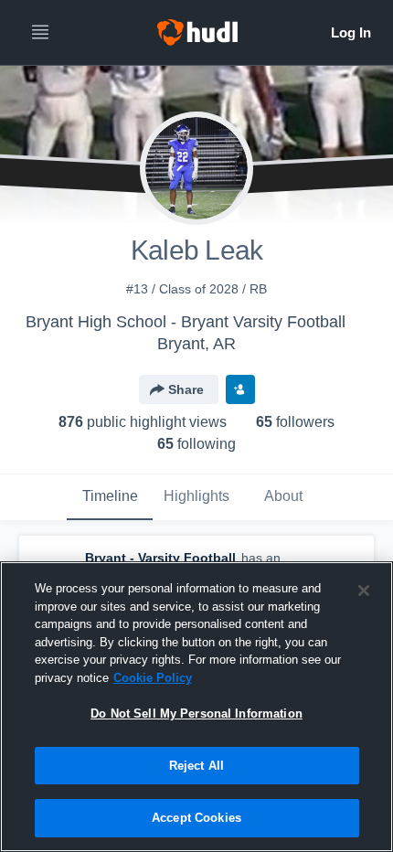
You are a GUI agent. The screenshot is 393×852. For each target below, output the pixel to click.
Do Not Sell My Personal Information (196, 713)
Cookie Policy (152, 678)
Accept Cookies (196, 818)
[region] (196, 706)
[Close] (364, 590)
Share (186, 389)
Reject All (196, 765)
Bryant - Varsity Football (160, 557)
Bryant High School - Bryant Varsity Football (185, 322)
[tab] (110, 497)
